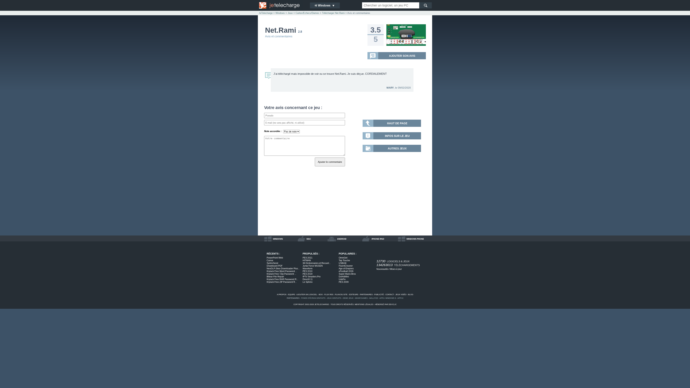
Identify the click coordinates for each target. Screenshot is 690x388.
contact (389, 294)
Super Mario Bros (347, 274)
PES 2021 (307, 258)
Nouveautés (382, 269)
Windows (280, 13)
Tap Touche (344, 260)
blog (410, 294)
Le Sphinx (307, 282)
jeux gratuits (334, 298)
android (341, 239)
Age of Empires (346, 268)
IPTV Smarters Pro (312, 276)
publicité (379, 294)
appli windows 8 (388, 298)
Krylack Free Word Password (282, 271)
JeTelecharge (266, 13)
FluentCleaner (346, 266)
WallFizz (373, 298)
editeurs (353, 294)
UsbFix (342, 279)
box (321, 294)
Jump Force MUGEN (313, 266)
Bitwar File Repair (275, 276)
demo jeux (348, 298)
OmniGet (343, 258)
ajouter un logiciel (306, 294)
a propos (281, 294)
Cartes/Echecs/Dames (307, 13)
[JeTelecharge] (282, 5)
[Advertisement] (345, 205)
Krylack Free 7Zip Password (281, 274)
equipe (291, 294)
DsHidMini (344, 276)
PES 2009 (344, 282)
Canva (270, 260)
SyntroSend (272, 263)
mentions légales (364, 304)
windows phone (415, 239)
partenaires (366, 294)
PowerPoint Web (275, 258)
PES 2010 (307, 271)
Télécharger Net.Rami (333, 13)
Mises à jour (396, 269)
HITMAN (307, 260)
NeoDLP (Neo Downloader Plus (283, 268)
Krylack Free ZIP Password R (282, 282)
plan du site (341, 294)
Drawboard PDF (274, 266)
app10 (400, 298)
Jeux (290, 13)
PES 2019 (307, 274)
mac (309, 239)
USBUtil (342, 263)
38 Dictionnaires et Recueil (317, 263)
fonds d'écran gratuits (313, 298)
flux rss (328, 294)
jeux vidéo (400, 294)
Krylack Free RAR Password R (282, 279)
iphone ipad (378, 239)
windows (278, 239)
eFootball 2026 (346, 271)
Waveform (307, 268)
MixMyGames (361, 298)
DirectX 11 (308, 279)
